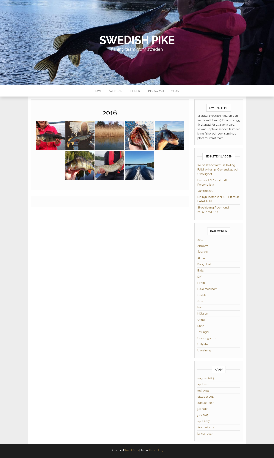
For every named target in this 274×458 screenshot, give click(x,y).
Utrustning (204, 350)
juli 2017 (202, 409)
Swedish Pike (137, 40)
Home (98, 91)
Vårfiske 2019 (206, 190)
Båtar (200, 270)
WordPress (131, 450)
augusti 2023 (205, 378)
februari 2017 (205, 427)
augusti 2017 (205, 403)
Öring (201, 319)
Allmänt (202, 258)
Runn (200, 326)
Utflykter (203, 344)
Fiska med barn (207, 289)
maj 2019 (203, 390)
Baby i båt (204, 264)
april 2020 (203, 384)
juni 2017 (202, 415)
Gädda (202, 295)
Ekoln (201, 283)
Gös (200, 301)
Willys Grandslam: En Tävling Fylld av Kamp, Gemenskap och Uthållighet (218, 169)
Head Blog (156, 450)
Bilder (135, 91)
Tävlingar (115, 91)
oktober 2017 (206, 396)
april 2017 (203, 421)
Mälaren (202, 313)
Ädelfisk (202, 252)
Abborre (202, 246)
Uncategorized (207, 338)
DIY (199, 276)
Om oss (174, 91)
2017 (200, 239)
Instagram (156, 91)
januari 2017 (205, 433)
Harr (200, 307)
